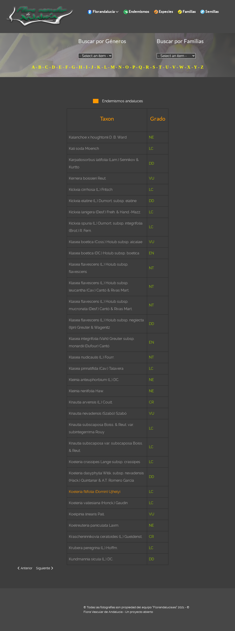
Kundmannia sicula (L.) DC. (91, 559)
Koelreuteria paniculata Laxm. (94, 525)
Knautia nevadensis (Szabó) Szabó (98, 413)
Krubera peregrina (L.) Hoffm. (93, 548)
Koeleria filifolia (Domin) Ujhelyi (94, 491)
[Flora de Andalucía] (40, 16)
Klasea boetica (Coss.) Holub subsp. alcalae (105, 242)
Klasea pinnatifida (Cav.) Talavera (96, 368)
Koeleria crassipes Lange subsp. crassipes (104, 462)
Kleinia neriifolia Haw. (86, 391)
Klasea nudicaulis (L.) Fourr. (91, 357)
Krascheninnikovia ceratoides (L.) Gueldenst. (105, 536)
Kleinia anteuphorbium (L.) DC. (94, 380)
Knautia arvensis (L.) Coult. (91, 402)
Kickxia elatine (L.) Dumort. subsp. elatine (103, 201)
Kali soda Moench (84, 148)
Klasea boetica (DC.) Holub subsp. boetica (104, 253)
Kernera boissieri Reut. (87, 178)
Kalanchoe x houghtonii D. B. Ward (98, 137)
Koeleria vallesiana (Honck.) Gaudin (98, 503)
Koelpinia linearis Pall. (87, 514)
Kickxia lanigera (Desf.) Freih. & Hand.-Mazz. (105, 212)
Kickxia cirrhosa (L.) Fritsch (90, 189)
